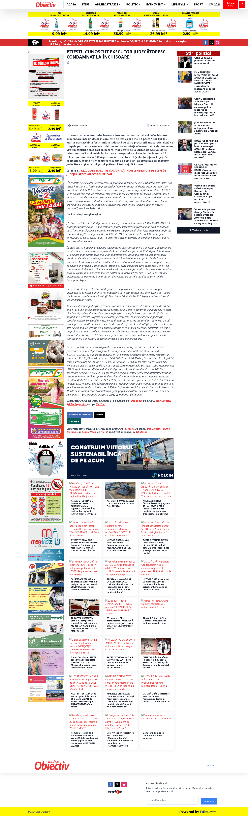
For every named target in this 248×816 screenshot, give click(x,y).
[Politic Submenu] (140, 4)
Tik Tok (100, 404)
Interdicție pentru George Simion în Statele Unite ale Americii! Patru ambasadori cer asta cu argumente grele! (206, 216)
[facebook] (205, 42)
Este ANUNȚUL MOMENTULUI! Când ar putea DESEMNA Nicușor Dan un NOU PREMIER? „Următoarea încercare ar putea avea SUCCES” (206, 82)
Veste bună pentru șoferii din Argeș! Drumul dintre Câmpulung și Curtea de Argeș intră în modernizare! (205, 194)
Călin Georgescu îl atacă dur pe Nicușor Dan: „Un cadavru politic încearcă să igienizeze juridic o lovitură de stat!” (205, 107)
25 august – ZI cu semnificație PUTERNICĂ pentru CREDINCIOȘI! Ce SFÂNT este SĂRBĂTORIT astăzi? (120, 623)
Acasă (71, 4)
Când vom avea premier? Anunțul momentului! (204, 61)
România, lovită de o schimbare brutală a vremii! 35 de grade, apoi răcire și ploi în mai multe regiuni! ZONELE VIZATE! (84, 739)
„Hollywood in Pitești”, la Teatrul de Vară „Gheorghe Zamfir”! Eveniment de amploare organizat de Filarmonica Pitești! (120, 739)
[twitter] (211, 42)
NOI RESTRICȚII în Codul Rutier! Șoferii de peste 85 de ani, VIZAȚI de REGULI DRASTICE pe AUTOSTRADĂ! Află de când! (84, 700)
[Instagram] (124, 784)
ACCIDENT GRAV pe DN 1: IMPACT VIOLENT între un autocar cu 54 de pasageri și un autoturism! (120, 662)
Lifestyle (178, 4)
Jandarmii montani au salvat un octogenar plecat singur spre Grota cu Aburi (206, 128)
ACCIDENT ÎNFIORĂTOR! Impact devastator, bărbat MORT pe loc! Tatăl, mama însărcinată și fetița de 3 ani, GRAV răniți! (156, 546)
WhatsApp (141, 432)
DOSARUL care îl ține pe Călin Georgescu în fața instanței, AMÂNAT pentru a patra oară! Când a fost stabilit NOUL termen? (206, 149)
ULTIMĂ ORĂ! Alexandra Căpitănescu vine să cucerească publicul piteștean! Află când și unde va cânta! (156, 584)
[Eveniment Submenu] (165, 4)
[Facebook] (110, 784)
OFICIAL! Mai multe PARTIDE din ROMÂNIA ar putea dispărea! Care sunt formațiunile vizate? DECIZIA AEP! (206, 171)
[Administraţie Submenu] (120, 4)
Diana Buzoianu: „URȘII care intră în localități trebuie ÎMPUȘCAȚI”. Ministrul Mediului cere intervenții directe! (84, 662)
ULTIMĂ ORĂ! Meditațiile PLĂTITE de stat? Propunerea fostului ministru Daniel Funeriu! (156, 697)
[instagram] (217, 42)
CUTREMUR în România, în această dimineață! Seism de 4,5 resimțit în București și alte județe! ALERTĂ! (156, 662)
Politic (132, 4)
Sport (198, 4)
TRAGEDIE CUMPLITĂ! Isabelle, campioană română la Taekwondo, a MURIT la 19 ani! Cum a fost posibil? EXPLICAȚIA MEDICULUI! (84, 624)
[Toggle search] (242, 4)
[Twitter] (117, 784)
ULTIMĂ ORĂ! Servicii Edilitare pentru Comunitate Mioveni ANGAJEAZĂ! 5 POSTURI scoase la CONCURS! (119, 545)
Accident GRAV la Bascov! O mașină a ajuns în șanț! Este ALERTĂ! (120, 503)
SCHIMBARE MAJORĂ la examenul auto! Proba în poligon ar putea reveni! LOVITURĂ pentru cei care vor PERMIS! (84, 584)
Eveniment (154, 4)
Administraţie (106, 4)
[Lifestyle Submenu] (188, 4)
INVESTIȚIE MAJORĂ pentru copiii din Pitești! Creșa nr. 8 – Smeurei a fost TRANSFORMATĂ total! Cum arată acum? (84, 545)
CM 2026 (214, 4)
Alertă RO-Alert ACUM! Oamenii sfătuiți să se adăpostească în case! (155, 620)
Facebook (136, 400)
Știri (85, 4)
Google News (89, 432)
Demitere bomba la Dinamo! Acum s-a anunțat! (153, 735)
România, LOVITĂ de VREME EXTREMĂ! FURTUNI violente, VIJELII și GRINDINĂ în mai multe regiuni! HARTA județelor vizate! (119, 43)
